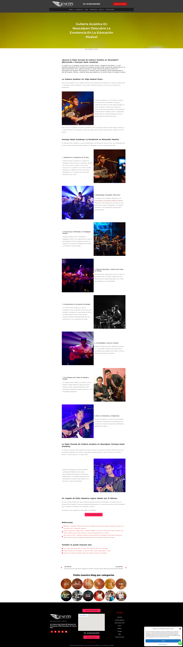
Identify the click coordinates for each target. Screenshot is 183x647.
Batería (120, 628)
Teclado (120, 631)
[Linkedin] (62, 632)
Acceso (101, 9)
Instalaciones (93, 9)
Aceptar (163, 641)
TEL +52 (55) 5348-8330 (91, 4)
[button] (180, 628)
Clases (70, 9)
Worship (119, 617)
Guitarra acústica (119, 637)
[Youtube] (66, 632)
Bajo (119, 634)
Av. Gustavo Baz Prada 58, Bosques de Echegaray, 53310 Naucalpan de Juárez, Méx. (63, 625)
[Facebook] (52, 632)
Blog (86, 9)
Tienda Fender (110, 9)
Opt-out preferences (162, 644)
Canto (119, 625)
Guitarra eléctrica (119, 620)
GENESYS (112, 645)
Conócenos (79, 9)
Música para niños (120, 622)
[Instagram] (59, 632)
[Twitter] (55, 632)
